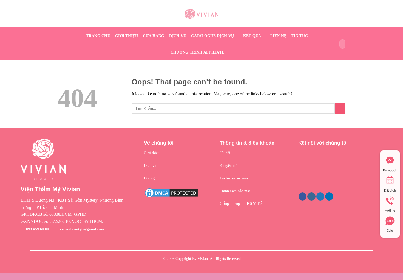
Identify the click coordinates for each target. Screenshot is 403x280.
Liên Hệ (278, 36)
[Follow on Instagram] (311, 196)
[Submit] (340, 44)
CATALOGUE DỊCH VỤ (212, 36)
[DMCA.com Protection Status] (171, 192)
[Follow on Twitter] (320, 196)
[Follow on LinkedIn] (329, 196)
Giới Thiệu (126, 36)
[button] (78, 204)
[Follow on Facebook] (302, 196)
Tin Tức (299, 36)
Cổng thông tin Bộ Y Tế (241, 203)
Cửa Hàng (153, 36)
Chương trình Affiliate (197, 52)
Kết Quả (252, 36)
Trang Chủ (98, 36)
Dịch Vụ (177, 36)
